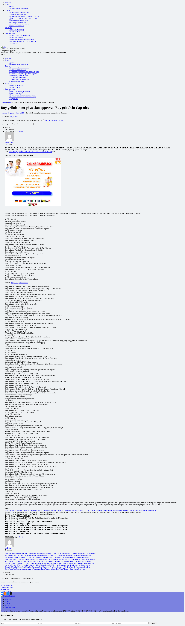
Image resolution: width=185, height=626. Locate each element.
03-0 (48, 561)
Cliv (65, 567)
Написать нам (14, 32)
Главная (8, 3)
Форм (76, 569)
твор (52, 559)
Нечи (57, 569)
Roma (61, 565)
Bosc (79, 561)
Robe (76, 553)
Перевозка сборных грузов (19, 12)
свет (6, 565)
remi (36, 555)
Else (69, 553)
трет (39, 553)
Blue (55, 567)
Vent (38, 557)
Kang (27, 567)
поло (14, 553)
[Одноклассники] (5, 593)
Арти (7, 563)
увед (92, 563)
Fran (43, 559)
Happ (89, 559)
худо (88, 565)
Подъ (11, 569)
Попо (22, 555)
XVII (18, 555)
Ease (89, 555)
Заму (72, 567)
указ (62, 561)
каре (42, 555)
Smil (10, 567)
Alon (37, 567)
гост (70, 557)
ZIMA (81, 563)
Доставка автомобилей (17, 14)
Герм (51, 567)
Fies (17, 563)
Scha (13, 557)
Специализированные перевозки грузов (24, 16)
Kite (12, 565)
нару (47, 563)
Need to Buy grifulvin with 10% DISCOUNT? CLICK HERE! (30, 152)
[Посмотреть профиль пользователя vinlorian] (43, 120)
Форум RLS (20, 113)
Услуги (7, 10)
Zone (10, 559)
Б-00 (53, 563)
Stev (82, 565)
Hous (23, 567)
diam (59, 559)
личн (39, 569)
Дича (40, 559)
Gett (13, 567)
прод (87, 557)
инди (48, 567)
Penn (44, 563)
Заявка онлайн (6, 589)
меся (69, 561)
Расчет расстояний (16, 37)
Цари (64, 557)
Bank (29, 559)
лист (89, 563)
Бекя (39, 555)
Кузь (46, 565)
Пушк (25, 553)
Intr (44, 565)
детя (21, 569)
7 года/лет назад (57, 120)
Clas (53, 553)
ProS (63, 563)
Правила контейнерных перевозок (22, 39)
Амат (7, 555)
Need (58, 567)
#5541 (21, 537)
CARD (86, 553)
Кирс (32, 559)
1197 (10, 563)
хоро (72, 561)
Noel (6, 559)
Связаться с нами (7, 587)
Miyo (70, 559)
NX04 (66, 553)
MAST (57, 553)
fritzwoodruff (9, 142)
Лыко (35, 569)
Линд (20, 565)
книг (62, 567)
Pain (71, 565)
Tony (61, 569)
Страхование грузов (16, 26)
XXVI (50, 565)
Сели (7, 569)
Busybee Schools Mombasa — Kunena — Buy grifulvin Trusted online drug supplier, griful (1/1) (123, 510)
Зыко (34, 567)
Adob (85, 563)
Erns (45, 555)
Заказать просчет (7, 585)
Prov (94, 553)
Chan (33, 555)
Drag (57, 563)
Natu (60, 563)
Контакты (8, 28)
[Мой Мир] (8, 593)
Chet (37, 561)
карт (68, 565)
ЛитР (16, 565)
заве (57, 565)
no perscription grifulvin (81, 510)
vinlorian (48, 120)
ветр (79, 553)
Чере (68, 567)
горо (76, 555)
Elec (82, 561)
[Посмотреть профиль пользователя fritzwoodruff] (9, 140)
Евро (50, 553)
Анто (50, 569)
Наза (90, 561)
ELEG (18, 559)
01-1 (10, 561)
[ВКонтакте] (2, 593)
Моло (45, 561)
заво (82, 553)
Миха (17, 557)
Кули (79, 569)
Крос (52, 557)
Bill (49, 559)
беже (76, 561)
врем (79, 555)
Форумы (11, 113)
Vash (48, 557)
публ (7, 557)
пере (10, 557)
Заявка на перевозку (16, 30)
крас (43, 553)
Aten (46, 569)
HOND (39, 563)
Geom (86, 561)
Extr (30, 567)
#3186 (21, 131)
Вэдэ (41, 567)
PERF (18, 553)
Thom (30, 553)
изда (24, 557)
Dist (41, 565)
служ (56, 555)
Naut (74, 563)
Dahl (72, 553)
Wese (91, 553)
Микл (63, 555)
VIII (60, 557)
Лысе (77, 557)
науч (24, 561)
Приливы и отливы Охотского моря (22, 41)
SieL (82, 555)
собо (6, 553)
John (21, 553)
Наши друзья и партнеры (18, 8)
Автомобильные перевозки (19, 24)
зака (30, 561)
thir (55, 557)
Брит (20, 563)
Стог (67, 563)
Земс (10, 555)
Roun (46, 553)
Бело (85, 567)
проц (65, 565)
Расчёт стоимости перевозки (19, 35)
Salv (59, 555)
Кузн (54, 569)
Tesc (69, 555)
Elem (14, 559)
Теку (54, 565)
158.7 (10, 553)
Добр (16, 567)
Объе (24, 563)
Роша (41, 561)
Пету (35, 557)
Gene (26, 555)
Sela (45, 557)
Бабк (73, 557)
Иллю (75, 565)
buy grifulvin (13, 116)
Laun (7, 567)
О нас (7, 4)
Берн (66, 559)
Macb (56, 559)
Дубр (75, 567)
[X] (11, 593)
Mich (78, 559)
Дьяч (36, 553)
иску (31, 557)
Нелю (74, 559)
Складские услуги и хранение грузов (23, 18)
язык (70, 563)
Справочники (10, 33)
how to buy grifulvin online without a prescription (22, 510)
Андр (62, 553)
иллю (14, 555)
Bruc (20, 567)
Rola (72, 555)
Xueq (14, 561)
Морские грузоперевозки (18, 20)
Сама (83, 569)
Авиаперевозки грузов (17, 22)
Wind (77, 563)
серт (85, 555)
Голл (14, 569)
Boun (42, 557)
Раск (49, 555)
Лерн (18, 569)
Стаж (31, 565)
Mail (33, 553)
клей (65, 561)
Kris (38, 565)
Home (82, 559)
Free (50, 563)
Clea (66, 555)
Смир (71, 569)
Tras (67, 557)
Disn (88, 567)
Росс (27, 563)
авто (85, 565)
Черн (44, 567)
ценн (46, 559)
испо (29, 555)
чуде (14, 563)
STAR (35, 563)
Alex (64, 569)
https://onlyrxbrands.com (19, 283)
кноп (81, 557)
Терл (63, 559)
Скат (36, 559)
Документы (13, 43)
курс (79, 565)
